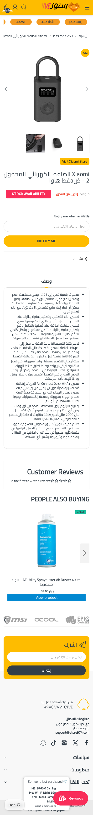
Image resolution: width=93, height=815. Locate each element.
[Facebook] (86, 743)
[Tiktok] (54, 743)
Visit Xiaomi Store (74, 161)
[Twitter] (75, 743)
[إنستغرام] (64, 743)
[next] (84, 553)
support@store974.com (72, 732)
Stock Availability (28, 194)
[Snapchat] (43, 743)
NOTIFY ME (46, 241)
